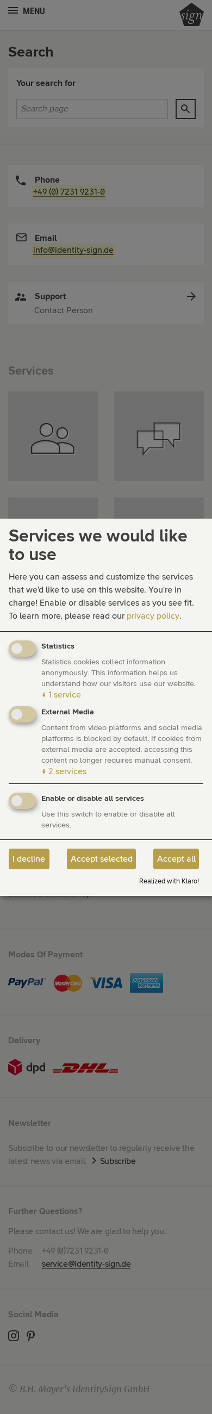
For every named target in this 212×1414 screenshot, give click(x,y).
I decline (29, 859)
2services (63, 771)
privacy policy (153, 616)
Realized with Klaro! (169, 881)
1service (61, 694)
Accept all (176, 859)
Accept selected (102, 859)
